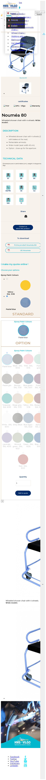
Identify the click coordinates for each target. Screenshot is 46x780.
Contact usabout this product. (23, 227)
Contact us (33, 772)
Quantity (23, 477)
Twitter (13, 759)
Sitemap (17, 772)
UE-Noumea (25, 250)
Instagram (15, 763)
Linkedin (14, 766)
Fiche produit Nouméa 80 (25, 245)
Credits (17, 778)
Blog (19, 3)
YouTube (14, 761)
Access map (33, 770)
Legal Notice (17, 775)
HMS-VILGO (17, 770)
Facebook (14, 757)
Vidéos (33, 775)
